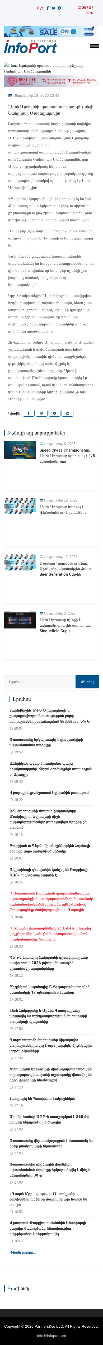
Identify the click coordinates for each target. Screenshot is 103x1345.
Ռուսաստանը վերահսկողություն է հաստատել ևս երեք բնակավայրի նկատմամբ (51, 1143)
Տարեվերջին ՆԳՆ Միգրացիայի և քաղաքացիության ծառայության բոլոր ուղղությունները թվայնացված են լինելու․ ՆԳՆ (50, 715)
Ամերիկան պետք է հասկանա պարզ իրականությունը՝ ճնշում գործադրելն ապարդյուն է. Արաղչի (51, 768)
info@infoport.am (51, 1335)
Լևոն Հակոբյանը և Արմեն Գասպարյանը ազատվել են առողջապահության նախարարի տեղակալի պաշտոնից (48, 1016)
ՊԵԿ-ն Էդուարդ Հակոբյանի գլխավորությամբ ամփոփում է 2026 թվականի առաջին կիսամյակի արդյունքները (49, 962)
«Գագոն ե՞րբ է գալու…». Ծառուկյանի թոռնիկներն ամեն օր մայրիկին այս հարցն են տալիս (48, 1199)
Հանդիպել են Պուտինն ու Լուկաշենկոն (42, 1098)
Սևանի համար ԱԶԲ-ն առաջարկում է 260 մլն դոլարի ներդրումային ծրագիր (49, 1119)
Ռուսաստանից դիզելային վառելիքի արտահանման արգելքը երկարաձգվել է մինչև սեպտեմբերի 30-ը (50, 1169)
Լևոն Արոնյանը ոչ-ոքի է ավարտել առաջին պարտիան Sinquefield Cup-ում (65, 625)
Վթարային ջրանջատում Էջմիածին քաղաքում (49, 792)
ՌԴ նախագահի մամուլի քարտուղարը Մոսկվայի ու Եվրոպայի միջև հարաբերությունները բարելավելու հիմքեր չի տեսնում (48, 819)
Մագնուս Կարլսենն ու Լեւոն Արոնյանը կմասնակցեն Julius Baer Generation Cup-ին (66, 568)
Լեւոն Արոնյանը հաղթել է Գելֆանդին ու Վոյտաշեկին (63, 509)
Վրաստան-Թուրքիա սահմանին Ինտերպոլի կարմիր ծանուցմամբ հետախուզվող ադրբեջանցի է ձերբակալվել (48, 1228)
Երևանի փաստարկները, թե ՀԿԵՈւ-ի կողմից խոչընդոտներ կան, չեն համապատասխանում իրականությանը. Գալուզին (50, 933)
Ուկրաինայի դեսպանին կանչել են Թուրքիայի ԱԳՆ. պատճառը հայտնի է (49, 872)
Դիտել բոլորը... (23, 1252)
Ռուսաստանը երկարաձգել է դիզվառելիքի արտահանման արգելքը (46, 742)
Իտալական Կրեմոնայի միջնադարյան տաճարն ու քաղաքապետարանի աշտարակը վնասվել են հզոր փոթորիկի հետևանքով (51, 1074)
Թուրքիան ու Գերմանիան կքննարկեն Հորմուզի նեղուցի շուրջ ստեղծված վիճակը (50, 848)
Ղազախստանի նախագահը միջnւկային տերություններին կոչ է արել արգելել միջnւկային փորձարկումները (51, 1045)
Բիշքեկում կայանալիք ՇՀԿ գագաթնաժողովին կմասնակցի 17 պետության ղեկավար (50, 989)
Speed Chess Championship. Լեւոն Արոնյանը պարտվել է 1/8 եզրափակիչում (67, 455)
